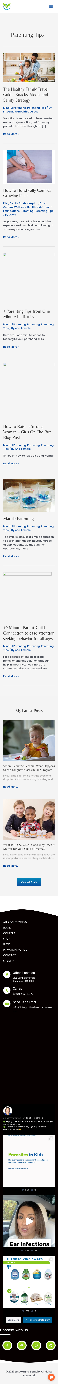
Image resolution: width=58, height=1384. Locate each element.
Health (31, 207)
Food (42, 203)
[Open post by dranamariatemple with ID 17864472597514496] (29, 1161)
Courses (9, 933)
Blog (6, 944)
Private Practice (15, 950)
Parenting (27, 211)
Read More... (11, 787)
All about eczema (15, 922)
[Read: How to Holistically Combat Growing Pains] (29, 166)
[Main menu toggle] (51, 6)
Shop (6, 939)
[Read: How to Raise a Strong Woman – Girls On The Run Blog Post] (29, 391)
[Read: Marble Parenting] (29, 495)
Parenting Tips (36, 108)
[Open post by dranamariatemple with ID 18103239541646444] (29, 1282)
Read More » (11, 134)
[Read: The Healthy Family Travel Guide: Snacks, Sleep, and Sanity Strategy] (29, 68)
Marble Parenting (18, 518)
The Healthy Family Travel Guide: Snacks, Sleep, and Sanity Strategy (25, 95)
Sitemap (8, 961)
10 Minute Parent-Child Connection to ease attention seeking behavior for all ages (28, 633)
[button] (51, 1377)
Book (7, 928)
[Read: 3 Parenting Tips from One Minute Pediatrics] (29, 279)
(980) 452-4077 (23, 994)
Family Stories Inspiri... (24, 203)
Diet (5, 203)
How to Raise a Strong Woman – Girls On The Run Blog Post (27, 432)
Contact (9, 955)
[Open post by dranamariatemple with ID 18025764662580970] (29, 1221)
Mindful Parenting (14, 108)
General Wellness (14, 207)
